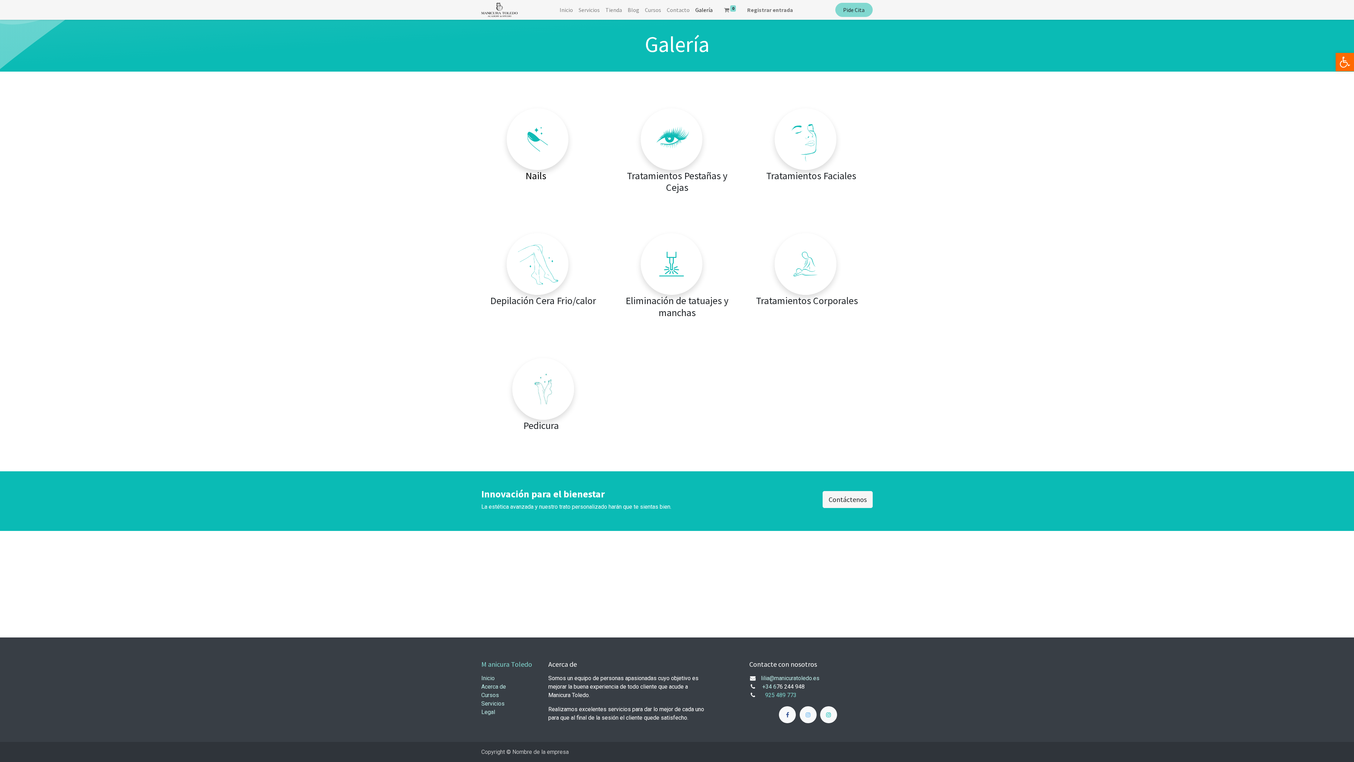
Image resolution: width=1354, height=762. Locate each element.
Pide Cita (854, 9)
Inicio (488, 678)
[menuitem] (566, 10)
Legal (488, 712)
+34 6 (769, 686)
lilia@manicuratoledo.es (790, 678)
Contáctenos (848, 499)
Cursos (490, 695)
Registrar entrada (770, 9)
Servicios (493, 703)
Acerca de (493, 686)
